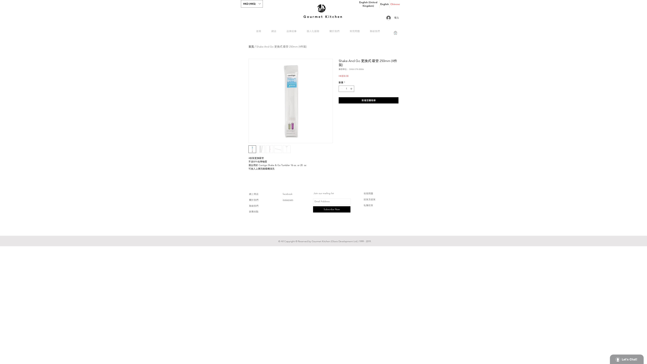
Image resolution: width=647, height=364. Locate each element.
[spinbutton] (346, 89)
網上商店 (253, 194)
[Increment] (351, 89)
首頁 (251, 46)
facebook (287, 193)
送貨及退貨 (369, 199)
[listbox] (252, 4)
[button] (252, 4)
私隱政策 (368, 205)
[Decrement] (341, 89)
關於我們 (253, 200)
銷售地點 (253, 211)
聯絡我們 (253, 205)
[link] (395, 33)
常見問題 (368, 193)
